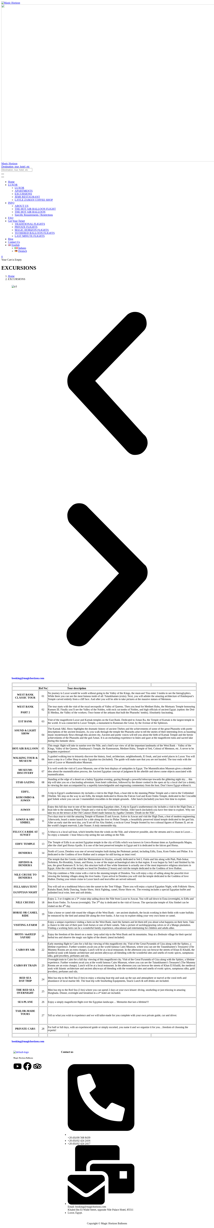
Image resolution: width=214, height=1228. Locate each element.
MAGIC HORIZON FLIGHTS (32, 230)
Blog (10, 239)
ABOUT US (21, 205)
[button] (107, 166)
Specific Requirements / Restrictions (34, 214)
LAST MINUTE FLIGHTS (30, 236)
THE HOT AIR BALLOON (30, 211)
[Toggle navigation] (2, 176)
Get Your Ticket (16, 220)
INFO (11, 202)
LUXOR (13, 184)
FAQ (10, 217)
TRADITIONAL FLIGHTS (30, 223)
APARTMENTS (24, 190)
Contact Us (14, 242)
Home (11, 181)
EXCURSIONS (23, 193)
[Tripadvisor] (37, 1066)
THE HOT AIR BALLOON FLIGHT (35, 208)
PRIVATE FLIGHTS (26, 226)
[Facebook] (27, 1066)
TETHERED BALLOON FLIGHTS (35, 233)
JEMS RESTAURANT (27, 196)
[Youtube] (17, 1066)
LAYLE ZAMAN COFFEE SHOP (34, 199)
